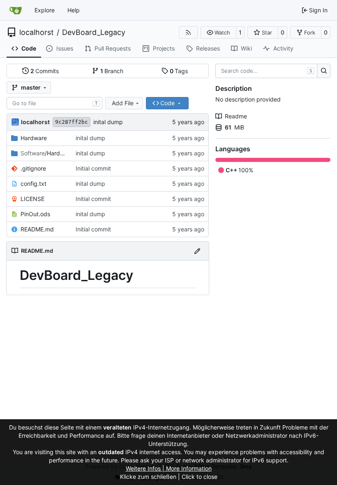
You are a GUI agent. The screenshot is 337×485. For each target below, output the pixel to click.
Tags (179, 70)
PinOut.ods (35, 213)
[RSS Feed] (188, 32)
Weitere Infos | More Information (169, 468)
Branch (112, 70)
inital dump (108, 121)
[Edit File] (197, 251)
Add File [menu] (123, 102)
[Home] (15, 10)
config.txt (33, 183)
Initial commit (93, 168)
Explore (45, 10)
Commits (44, 70)
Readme (236, 116)
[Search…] (323, 71)
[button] (218, 32)
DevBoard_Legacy (93, 32)
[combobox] (54, 103)
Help (73, 10)
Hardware (34, 137)
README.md (37, 229)
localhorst (36, 32)
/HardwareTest (44, 153)
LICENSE (32, 198)
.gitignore (33, 168)
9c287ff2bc (71, 122)
